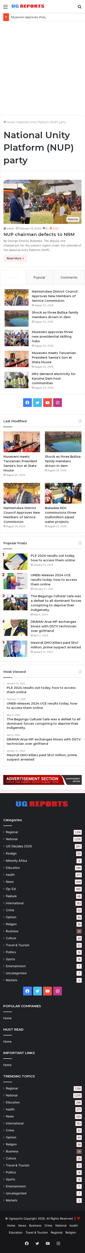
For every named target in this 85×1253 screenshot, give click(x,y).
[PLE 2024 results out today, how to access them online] (15, 561)
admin (10, 228)
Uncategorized (16, 973)
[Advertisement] (42, 68)
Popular (40, 277)
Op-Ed (11, 889)
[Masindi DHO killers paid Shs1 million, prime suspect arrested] (15, 648)
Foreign (11, 853)
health (10, 874)
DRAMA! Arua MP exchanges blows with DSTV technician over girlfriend (53, 626)
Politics (11, 952)
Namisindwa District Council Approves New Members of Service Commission (55, 296)
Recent (13, 277)
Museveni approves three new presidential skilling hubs (52, 336)
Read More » (15, 258)
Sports (10, 959)
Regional (12, 832)
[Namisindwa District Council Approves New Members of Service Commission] (17, 297)
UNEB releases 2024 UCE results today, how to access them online (54, 579)
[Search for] (79, 8)
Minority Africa (16, 860)
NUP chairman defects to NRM (39, 234)
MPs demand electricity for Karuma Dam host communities (54, 378)
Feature (11, 896)
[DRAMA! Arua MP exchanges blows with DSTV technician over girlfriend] (15, 628)
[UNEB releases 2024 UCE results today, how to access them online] (15, 581)
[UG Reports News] (28, 6)
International (15, 903)
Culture (11, 938)
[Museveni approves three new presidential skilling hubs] (17, 338)
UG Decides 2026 (19, 846)
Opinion (11, 917)
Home (10, 122)
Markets (11, 980)
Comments (69, 277)
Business (12, 931)
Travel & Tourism (17, 945)
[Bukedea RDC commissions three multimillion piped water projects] (63, 493)
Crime (10, 910)
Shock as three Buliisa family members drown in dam (63, 461)
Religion (11, 924)
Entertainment (16, 966)
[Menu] (5, 8)
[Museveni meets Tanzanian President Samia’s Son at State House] (17, 359)
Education (13, 867)
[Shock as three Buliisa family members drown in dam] (17, 318)
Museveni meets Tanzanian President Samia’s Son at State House (54, 357)
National (11, 839)
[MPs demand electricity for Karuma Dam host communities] (17, 380)
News (10, 881)
